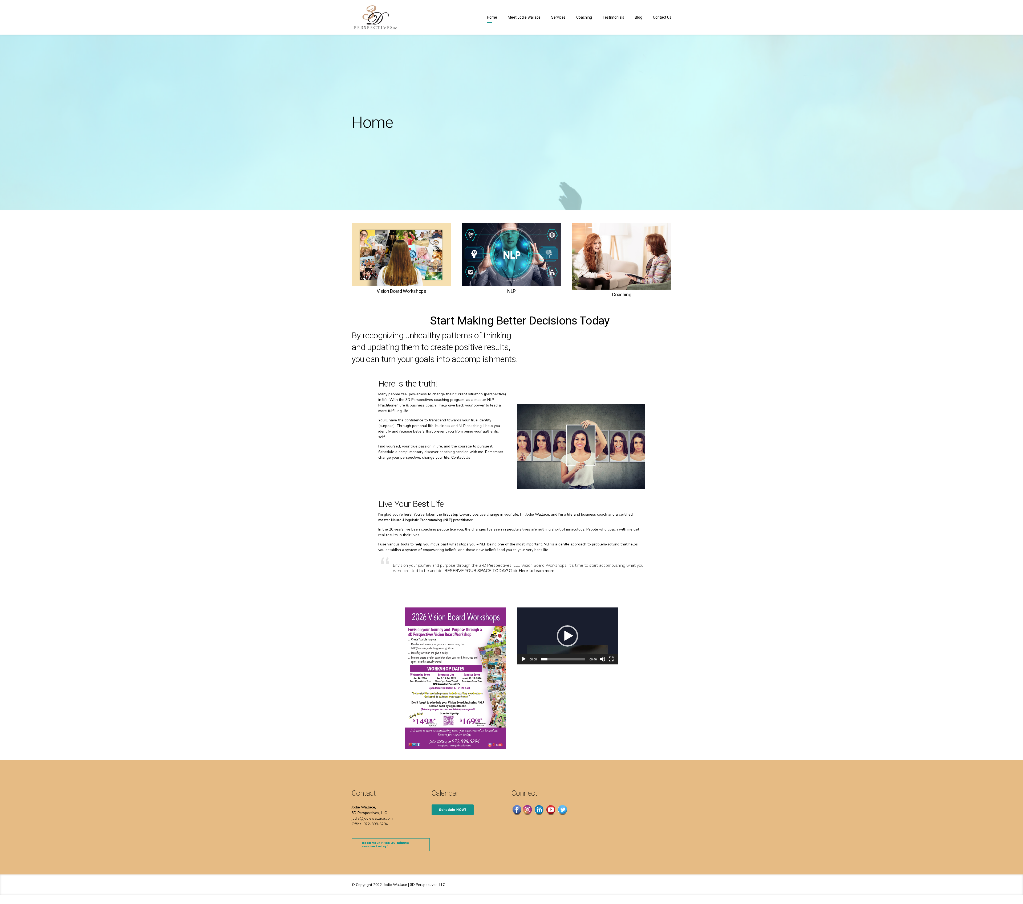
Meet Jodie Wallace (524, 17)
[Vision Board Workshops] (401, 254)
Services (558, 17)
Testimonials (613, 17)
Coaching (584, 17)
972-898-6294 (375, 824)
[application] (567, 635)
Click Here (518, 571)
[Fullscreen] (611, 659)
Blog (638, 17)
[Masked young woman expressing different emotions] (581, 446)
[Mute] (602, 659)
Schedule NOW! (452, 809)
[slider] (563, 659)
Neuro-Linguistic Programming (416, 520)
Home (492, 17)
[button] (567, 636)
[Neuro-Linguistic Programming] (511, 254)
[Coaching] (621, 256)
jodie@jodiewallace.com (372, 818)
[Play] (523, 659)
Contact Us (662, 17)
